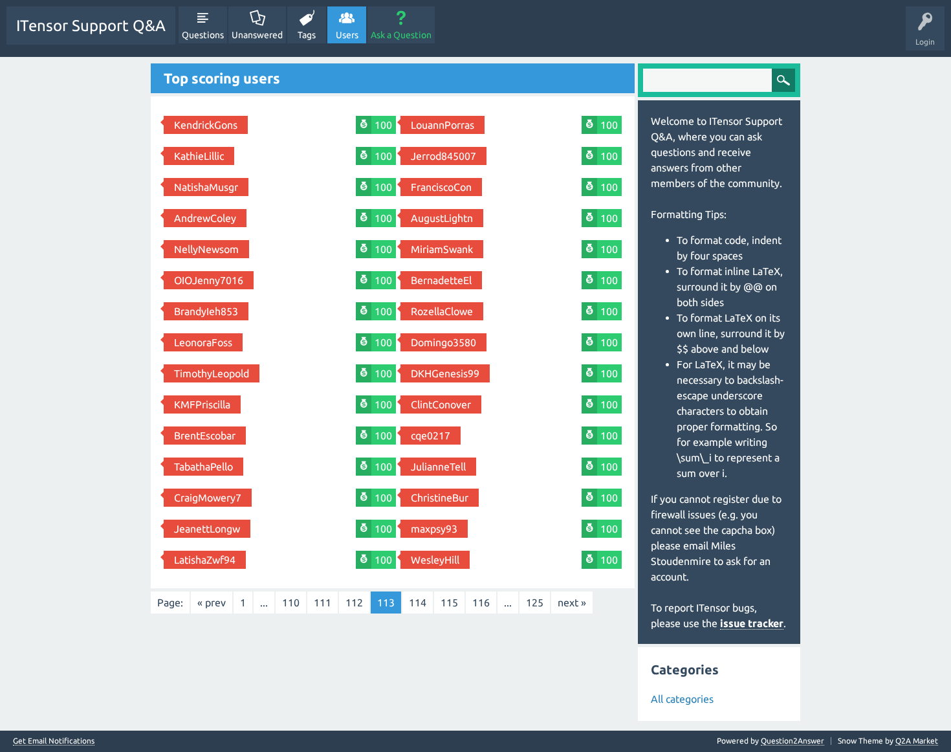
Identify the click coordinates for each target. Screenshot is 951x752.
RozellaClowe (442, 311)
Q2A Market (916, 740)
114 (417, 602)
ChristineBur (439, 497)
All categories (682, 699)
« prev (211, 602)
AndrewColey (205, 218)
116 (481, 602)
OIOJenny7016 (208, 280)
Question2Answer (792, 740)
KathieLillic (199, 156)
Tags (307, 35)
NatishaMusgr (206, 187)
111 (322, 602)
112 (354, 602)
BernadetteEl (441, 280)
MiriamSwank (442, 249)
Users (347, 35)
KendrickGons (205, 125)
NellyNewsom (206, 249)
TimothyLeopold (211, 373)
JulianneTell (438, 466)
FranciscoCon (441, 187)
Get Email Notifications (53, 741)
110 (291, 602)
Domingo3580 (443, 342)
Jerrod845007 (443, 156)
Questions (203, 35)
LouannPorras (442, 125)
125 (534, 602)
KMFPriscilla (202, 404)
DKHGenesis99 (445, 373)
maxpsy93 (434, 529)
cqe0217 (430, 435)
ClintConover (441, 404)
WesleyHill (435, 560)
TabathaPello (203, 466)
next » (572, 602)
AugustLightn (442, 218)
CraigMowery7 (207, 497)
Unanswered (257, 35)
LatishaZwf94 (204, 560)
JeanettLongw (207, 529)
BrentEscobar (204, 435)
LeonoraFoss (203, 342)
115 (449, 602)
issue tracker (751, 623)
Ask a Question (401, 35)
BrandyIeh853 (206, 311)
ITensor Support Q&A (91, 25)
